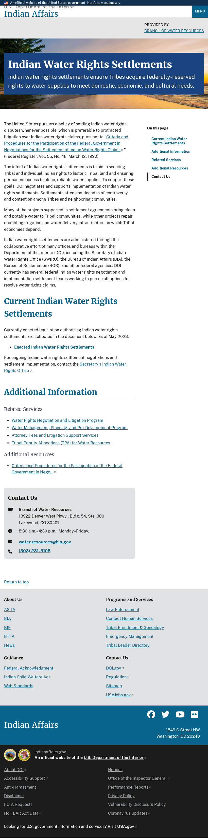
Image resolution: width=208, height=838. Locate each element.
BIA (7, 618)
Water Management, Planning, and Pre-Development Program (70, 427)
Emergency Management (129, 636)
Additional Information (170, 151)
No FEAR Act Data (21, 813)
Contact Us (160, 177)
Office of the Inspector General (137, 778)
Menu (200, 11)
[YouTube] (180, 717)
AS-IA (9, 609)
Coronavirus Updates (127, 813)
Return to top (16, 582)
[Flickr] (194, 717)
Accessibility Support (24, 778)
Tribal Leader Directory (128, 645)
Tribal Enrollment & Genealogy (135, 627)
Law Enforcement (122, 609)
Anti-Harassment (20, 787)
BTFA (9, 636)
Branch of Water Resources (174, 31)
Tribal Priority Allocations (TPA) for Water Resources (61, 443)
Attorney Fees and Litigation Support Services (55, 435)
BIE (7, 627)
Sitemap (114, 685)
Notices (115, 769)
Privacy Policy (121, 795)
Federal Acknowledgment (28, 668)
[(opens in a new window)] (10, 755)
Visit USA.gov (121, 826)
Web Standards (18, 685)
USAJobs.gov (118, 695)
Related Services (166, 160)
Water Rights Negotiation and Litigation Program (57, 420)
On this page (157, 128)
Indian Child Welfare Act (27, 677)
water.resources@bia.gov (45, 541)
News (9, 645)
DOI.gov (113, 668)
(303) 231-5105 (34, 550)
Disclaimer (14, 795)
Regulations (117, 677)
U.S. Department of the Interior (114, 757)
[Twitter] (165, 717)
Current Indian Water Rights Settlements (169, 141)
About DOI (14, 769)
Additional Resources (169, 168)
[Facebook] (151, 717)
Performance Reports (128, 787)
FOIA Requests (18, 804)
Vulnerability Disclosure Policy (137, 804)
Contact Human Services (129, 618)
